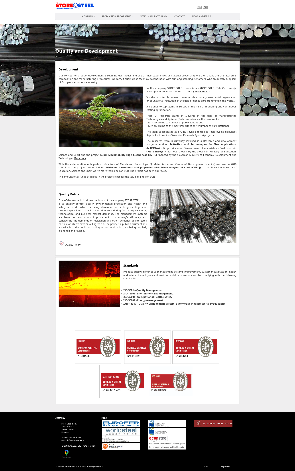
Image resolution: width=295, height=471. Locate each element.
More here (154, 151)
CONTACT (179, 16)
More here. (201, 91)
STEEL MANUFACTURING (153, 16)
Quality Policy (73, 244)
